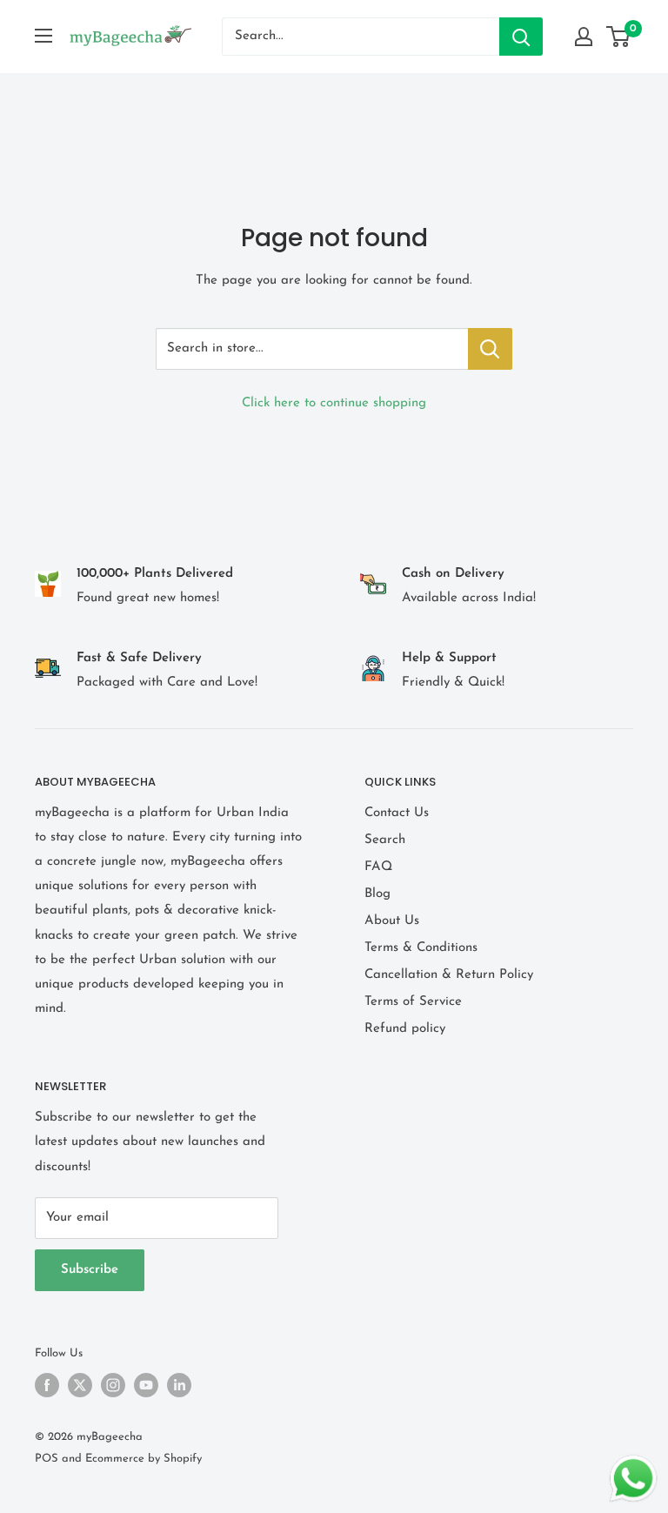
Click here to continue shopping (334, 403)
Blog (377, 893)
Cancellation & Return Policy (448, 974)
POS (46, 1458)
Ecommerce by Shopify (143, 1458)
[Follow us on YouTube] (146, 1385)
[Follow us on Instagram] (113, 1385)
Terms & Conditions (421, 947)
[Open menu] (43, 36)
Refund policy (404, 1028)
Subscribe (89, 1269)
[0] (619, 36)
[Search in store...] (490, 349)
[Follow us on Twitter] (80, 1385)
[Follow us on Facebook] (47, 1385)
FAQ (378, 867)
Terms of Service (413, 1001)
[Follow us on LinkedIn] (179, 1385)
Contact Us (396, 813)
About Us (391, 920)
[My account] (583, 36)
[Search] (521, 36)
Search (384, 840)
